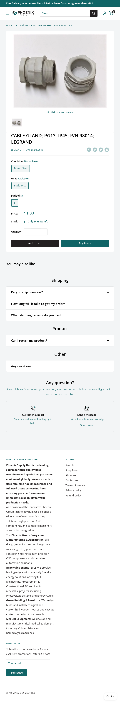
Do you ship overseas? (27, 292)
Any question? (21, 366)
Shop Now (71, 470)
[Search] (94, 13)
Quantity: (16, 231)
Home (9, 25)
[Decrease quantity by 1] (27, 232)
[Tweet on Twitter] (101, 149)
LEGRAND (16, 149)
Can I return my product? (29, 340)
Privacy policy (73, 490)
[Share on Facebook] (89, 149)
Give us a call (21, 419)
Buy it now (85, 243)
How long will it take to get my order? (38, 304)
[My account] (104, 13)
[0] (111, 13)
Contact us (71, 480)
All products (21, 25)
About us (70, 475)
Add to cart (35, 243)
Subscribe (17, 672)
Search (69, 465)
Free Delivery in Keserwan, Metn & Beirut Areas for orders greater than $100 (49, 3)
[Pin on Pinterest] (95, 149)
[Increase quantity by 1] (44, 232)
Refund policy (73, 495)
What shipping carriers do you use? (36, 315)
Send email (86, 425)
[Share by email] (107, 149)
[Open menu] (7, 13)
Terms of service (75, 485)
